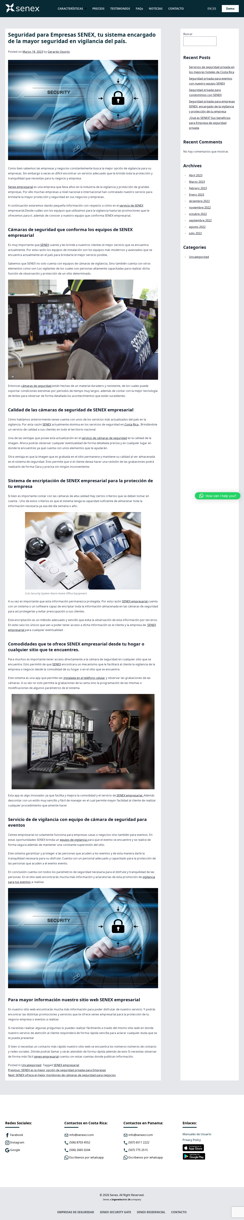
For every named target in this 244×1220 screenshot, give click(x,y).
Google (14, 1150)
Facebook (16, 1135)
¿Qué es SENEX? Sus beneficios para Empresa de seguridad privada (209, 123)
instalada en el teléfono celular (84, 678)
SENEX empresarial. (130, 795)
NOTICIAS (156, 9)
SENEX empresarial (135, 601)
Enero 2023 (196, 195)
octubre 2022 (198, 214)
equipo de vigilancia (74, 840)
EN (209, 9)
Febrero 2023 (198, 188)
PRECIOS (98, 9)
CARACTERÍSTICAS (70, 9)
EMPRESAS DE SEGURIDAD (75, 1212)
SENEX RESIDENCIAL (151, 1212)
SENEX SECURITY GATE (115, 1212)
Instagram (16, 1142)
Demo (230, 9)
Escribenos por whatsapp (145, 1157)
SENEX (44, 245)
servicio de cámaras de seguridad (104, 438)
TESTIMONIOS (120, 9)
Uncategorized (31, 1065)
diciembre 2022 (199, 201)
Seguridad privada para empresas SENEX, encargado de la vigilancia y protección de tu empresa (212, 106)
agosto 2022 (197, 227)
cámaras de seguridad (36, 386)
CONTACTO (176, 9)
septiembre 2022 (200, 220)
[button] (217, 495)
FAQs (139, 9)
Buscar (188, 34)
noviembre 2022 (200, 207)
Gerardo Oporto (59, 52)
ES (214, 9)
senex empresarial (46, 1056)
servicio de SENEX (131, 205)
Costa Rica (131, 424)
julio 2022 (195, 233)
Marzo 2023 (197, 182)
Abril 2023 (195, 175)
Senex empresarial (20, 187)
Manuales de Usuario (197, 1134)
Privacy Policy (192, 1140)
